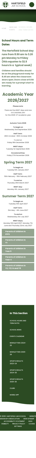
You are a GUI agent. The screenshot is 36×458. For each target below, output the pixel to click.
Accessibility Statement (14, 421)
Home (4, 28)
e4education (14, 419)
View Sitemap (28, 419)
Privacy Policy (18, 424)
